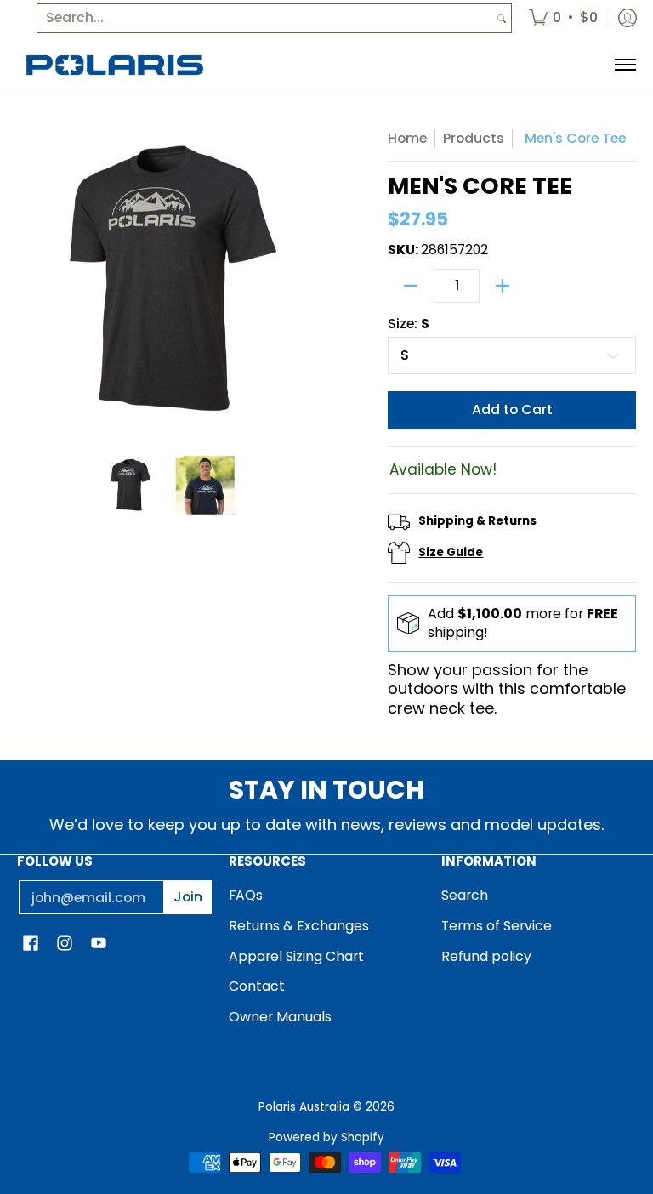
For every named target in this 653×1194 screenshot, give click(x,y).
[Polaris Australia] (115, 65)
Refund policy (486, 956)
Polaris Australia (303, 1107)
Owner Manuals (280, 1016)
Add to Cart (512, 409)
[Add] (502, 285)
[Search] (501, 18)
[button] (31, 945)
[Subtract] (411, 285)
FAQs (246, 895)
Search (464, 895)
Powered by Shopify (326, 1137)
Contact (257, 986)
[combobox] (264, 18)
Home (407, 138)
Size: (408, 324)
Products (473, 138)
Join (187, 897)
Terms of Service (496, 925)
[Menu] (624, 65)
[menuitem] (563, 18)
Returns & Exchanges (299, 925)
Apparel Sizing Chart (296, 956)
